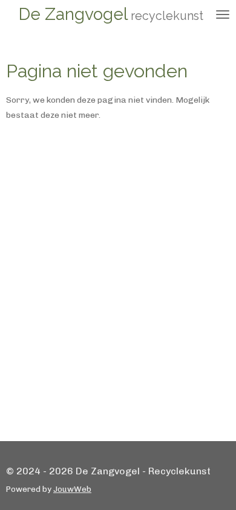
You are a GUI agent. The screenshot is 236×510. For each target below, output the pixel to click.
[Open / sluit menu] (222, 14)
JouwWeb (72, 489)
